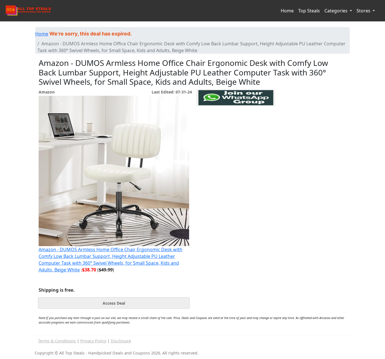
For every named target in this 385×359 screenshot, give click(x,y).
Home (287, 11)
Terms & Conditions (57, 341)
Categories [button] (336, 11)
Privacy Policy (93, 341)
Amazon (47, 92)
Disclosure (121, 341)
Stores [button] (364, 11)
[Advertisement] (235, 132)
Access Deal (114, 303)
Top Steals (309, 11)
